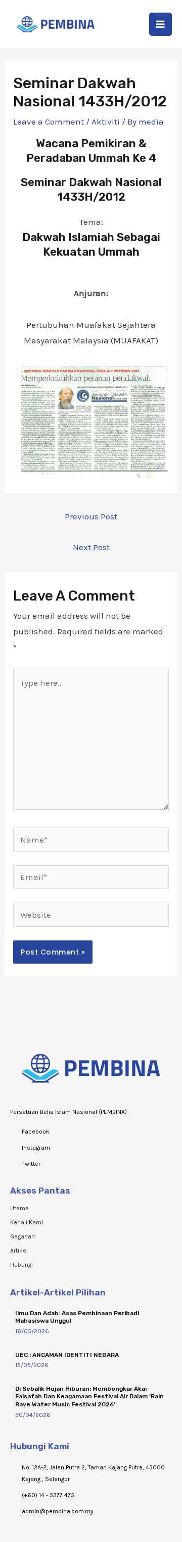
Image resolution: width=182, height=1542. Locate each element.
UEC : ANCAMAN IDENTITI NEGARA (67, 1354)
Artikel (19, 1250)
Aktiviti (106, 121)
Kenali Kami (26, 1222)
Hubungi (21, 1264)
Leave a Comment (48, 121)
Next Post (91, 547)
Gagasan (22, 1236)
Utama (19, 1208)
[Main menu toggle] (160, 24)
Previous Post (91, 516)
